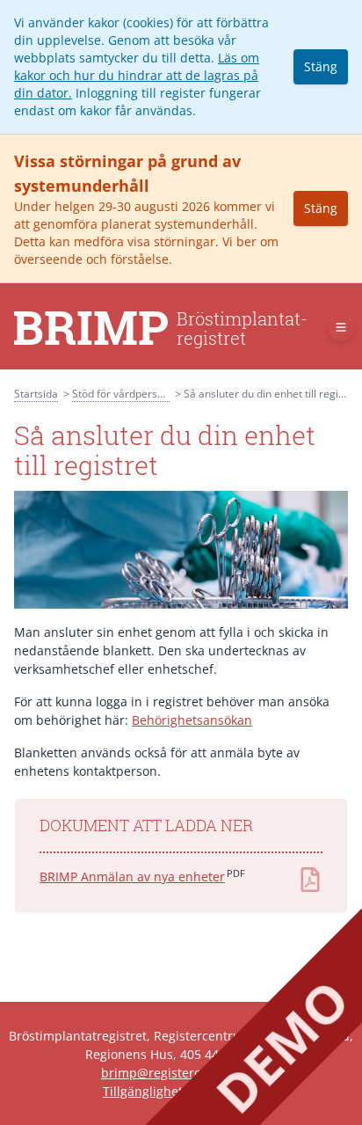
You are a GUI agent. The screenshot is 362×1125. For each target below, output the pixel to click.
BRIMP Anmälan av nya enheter (132, 876)
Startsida (36, 393)
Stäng (320, 66)
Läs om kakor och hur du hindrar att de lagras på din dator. (136, 75)
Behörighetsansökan (192, 720)
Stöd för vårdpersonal (125, 393)
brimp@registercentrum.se (181, 1072)
